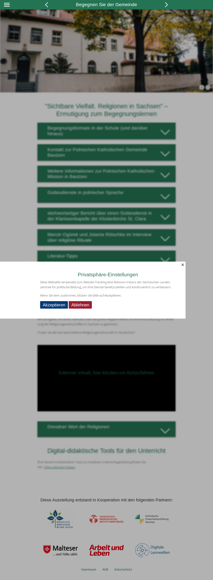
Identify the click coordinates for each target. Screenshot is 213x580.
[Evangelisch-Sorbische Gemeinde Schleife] (166, 5)
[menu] (7, 5)
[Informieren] (46, 5)
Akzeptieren (54, 304)
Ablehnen (80, 304)
